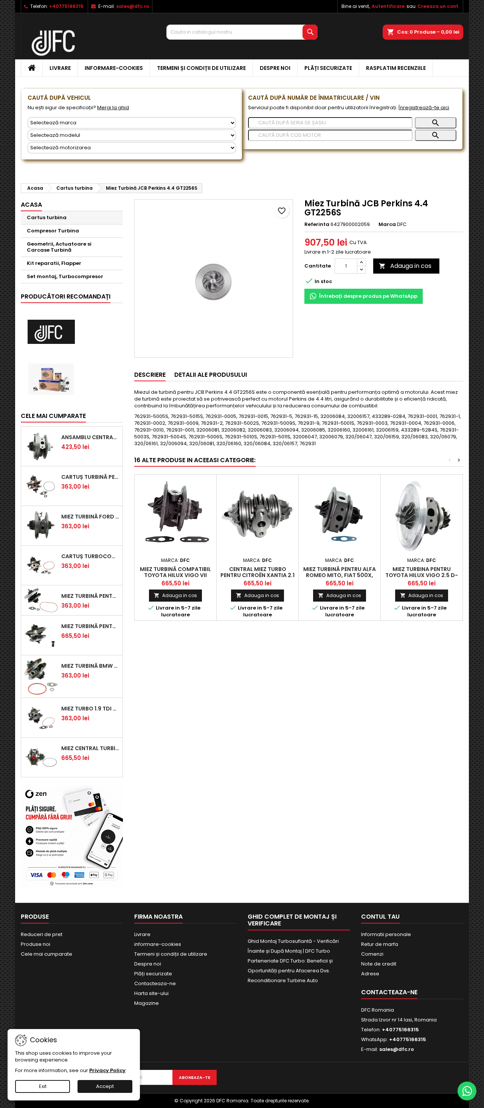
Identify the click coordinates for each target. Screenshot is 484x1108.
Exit (43, 1086)
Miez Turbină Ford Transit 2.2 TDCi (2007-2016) (90, 517)
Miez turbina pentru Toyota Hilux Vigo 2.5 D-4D (421, 575)
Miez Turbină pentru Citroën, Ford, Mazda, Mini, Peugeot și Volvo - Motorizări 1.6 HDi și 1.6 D (90, 596)
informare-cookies (114, 68)
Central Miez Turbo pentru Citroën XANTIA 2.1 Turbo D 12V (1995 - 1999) (257, 575)
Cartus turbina (47, 217)
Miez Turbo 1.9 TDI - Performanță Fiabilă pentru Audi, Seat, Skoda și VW (90, 709)
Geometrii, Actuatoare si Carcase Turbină (59, 247)
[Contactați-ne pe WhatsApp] (467, 1091)
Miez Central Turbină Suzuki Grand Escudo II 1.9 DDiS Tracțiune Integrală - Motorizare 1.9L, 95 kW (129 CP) (90, 748)
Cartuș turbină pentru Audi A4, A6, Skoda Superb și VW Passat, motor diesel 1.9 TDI (90, 477)
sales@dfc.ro (132, 6)
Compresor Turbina (53, 230)
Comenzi (372, 954)
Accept (105, 1086)
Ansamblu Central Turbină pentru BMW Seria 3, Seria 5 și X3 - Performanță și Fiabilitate (90, 437)
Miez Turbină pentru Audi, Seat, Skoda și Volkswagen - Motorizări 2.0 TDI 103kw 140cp (90, 626)
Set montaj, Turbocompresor (65, 276)
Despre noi (275, 68)
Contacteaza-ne (155, 983)
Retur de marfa (379, 944)
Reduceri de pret (41, 934)
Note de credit (378, 963)
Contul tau (380, 916)
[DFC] (51, 332)
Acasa (31, 204)
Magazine (146, 1003)
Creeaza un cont (437, 6)
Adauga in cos (405, 266)
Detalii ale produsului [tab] (210, 374)
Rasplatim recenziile (396, 68)
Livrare (60, 68)
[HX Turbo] (51, 379)
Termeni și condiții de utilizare (201, 68)
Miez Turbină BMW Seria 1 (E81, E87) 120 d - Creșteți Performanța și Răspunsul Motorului (90, 666)
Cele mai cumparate (53, 416)
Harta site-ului (151, 993)
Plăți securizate (328, 68)
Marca (387, 224)
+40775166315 (66, 6)
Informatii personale (386, 934)
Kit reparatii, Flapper (54, 263)
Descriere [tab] (150, 374)
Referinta (316, 224)
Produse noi (35, 944)
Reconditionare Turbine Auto (283, 980)
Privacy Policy (107, 1070)
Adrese (370, 973)
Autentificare (388, 6)
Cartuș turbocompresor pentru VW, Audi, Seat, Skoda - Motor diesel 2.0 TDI (90, 556)
